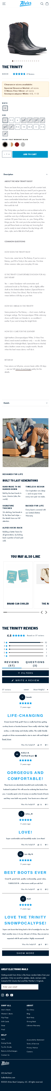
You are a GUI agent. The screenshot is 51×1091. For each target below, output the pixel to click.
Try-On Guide (6, 1047)
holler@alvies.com (8, 1077)
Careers (30, 1052)
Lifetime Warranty (33, 1025)
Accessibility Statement (35, 1040)
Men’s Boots (6, 1010)
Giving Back (31, 1021)
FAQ (3, 1039)
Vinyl (3, 1029)
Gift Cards (5, 1021)
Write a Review (31, 681)
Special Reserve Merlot (16, 144)
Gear (3, 1025)
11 (36, 127)
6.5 (23, 120)
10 (24, 127)
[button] (23, 74)
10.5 (30, 127)
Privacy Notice (32, 1048)
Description (8, 174)
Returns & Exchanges (9, 1051)
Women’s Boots (7, 1014)
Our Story (30, 1010)
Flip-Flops (5, 1017)
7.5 (36, 120)
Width (5, 103)
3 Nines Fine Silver (22, 144)
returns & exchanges (23, 369)
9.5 (17, 127)
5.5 (11, 120)
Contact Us (5, 1055)
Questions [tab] (36, 664)
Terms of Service (33, 1044)
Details (6, 403)
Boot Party (30, 1017)
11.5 (42, 127)
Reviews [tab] (13, 664)
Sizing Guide (6, 1043)
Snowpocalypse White (11, 144)
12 (5, 134)
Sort (27, 690)
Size (4, 115)
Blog (28, 1014)
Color (15, 139)
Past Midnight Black (5, 144)
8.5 (5, 127)
